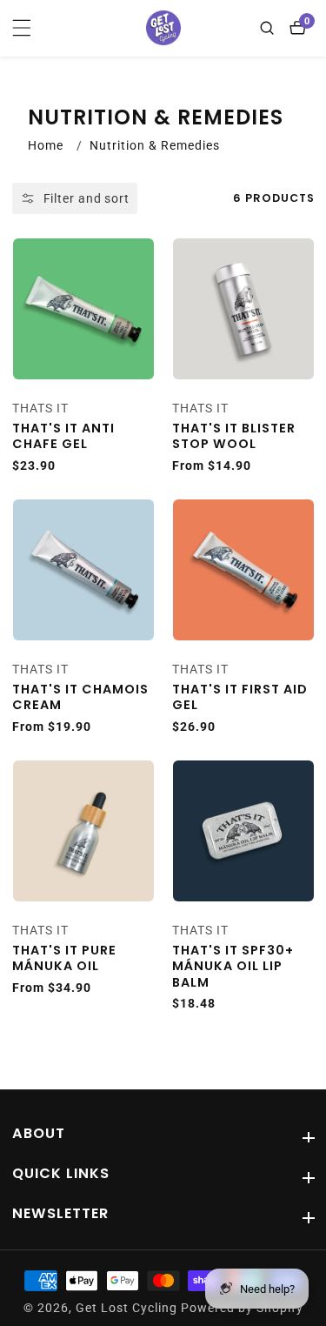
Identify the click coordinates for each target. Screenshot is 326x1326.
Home (45, 145)
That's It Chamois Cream (80, 697)
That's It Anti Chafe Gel (63, 436)
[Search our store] (271, 28)
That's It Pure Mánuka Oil (64, 958)
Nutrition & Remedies (155, 145)
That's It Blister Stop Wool (234, 436)
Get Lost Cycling (126, 1309)
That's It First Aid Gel (240, 697)
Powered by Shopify (242, 1309)
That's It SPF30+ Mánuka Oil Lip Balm (233, 966)
